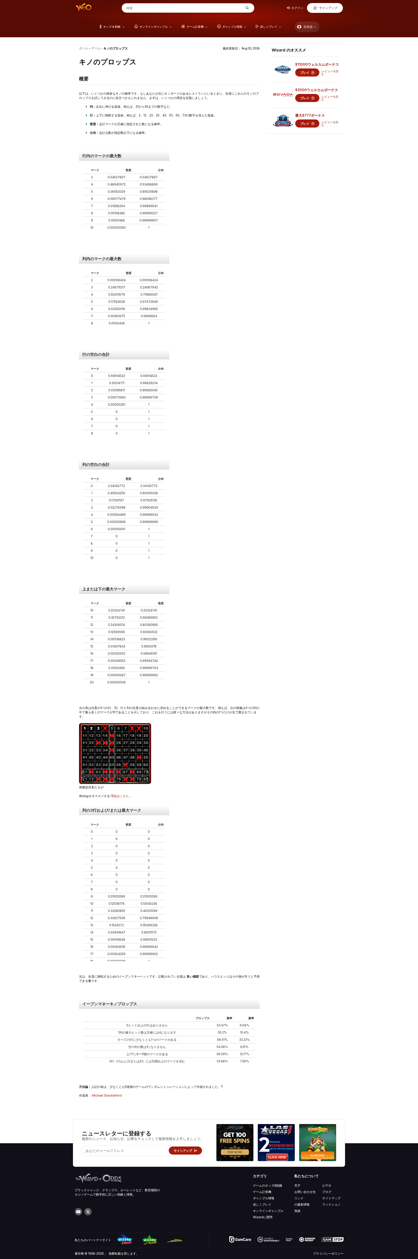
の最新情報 (302, 1204)
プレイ (305, 72)
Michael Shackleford (107, 1095)
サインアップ (328, 8)
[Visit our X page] (88, 1211)
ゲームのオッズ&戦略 (267, 1185)
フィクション (331, 1204)
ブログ (326, 1192)
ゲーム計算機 (262, 1192)
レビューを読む (330, 72)
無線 (297, 1211)
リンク (298, 1198)
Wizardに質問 (262, 1217)
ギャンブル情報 (263, 1198)
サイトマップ (331, 1198)
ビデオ (326, 1185)
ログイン (297, 8)
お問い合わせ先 (305, 1192)
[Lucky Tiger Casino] (317, 1143)
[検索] (246, 8)
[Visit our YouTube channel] (78, 1211)
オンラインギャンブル (268, 1211)
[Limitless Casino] (234, 1143)
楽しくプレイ (262, 1204)
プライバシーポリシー (328, 1253)
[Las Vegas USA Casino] (276, 1143)
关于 (297, 1185)
